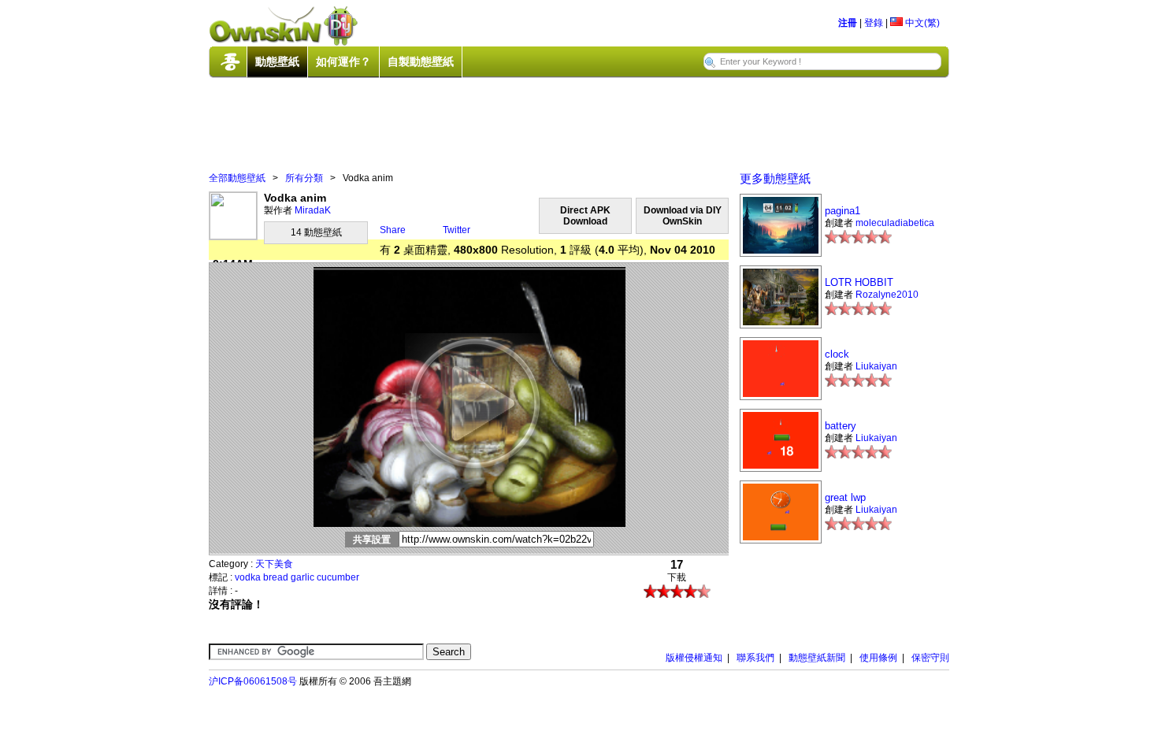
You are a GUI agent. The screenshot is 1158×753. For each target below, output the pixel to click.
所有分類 (304, 178)
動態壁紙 (277, 61)
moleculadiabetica (895, 222)
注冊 (847, 22)
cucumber (338, 577)
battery (840, 426)
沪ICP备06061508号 (253, 681)
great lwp (845, 497)
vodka (248, 577)
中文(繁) (921, 22)
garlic (302, 577)
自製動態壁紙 (421, 61)
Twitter (456, 230)
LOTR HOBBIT (859, 282)
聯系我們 (755, 657)
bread (275, 577)
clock (837, 354)
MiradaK (313, 210)
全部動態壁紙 (237, 178)
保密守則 (930, 657)
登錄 (873, 22)
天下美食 (274, 563)
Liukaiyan (876, 366)
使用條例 (878, 657)
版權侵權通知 (694, 657)
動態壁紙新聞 (817, 657)
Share (393, 230)
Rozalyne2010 (887, 294)
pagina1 (842, 211)
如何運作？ (343, 61)
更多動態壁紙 (775, 178)
